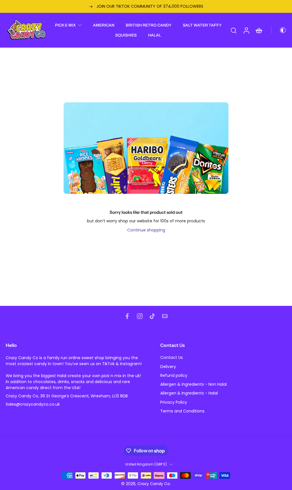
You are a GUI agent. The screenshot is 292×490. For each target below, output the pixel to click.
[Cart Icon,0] (258, 30)
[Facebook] (127, 316)
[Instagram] (139, 316)
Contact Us (171, 358)
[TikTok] (152, 316)
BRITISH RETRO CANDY (148, 25)
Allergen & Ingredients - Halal (189, 393)
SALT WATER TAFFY (202, 25)
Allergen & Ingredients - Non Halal (193, 384)
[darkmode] (278, 30)
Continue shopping (146, 230)
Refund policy (173, 375)
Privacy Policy (173, 402)
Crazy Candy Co (153, 484)
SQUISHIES (126, 35)
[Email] (165, 316)
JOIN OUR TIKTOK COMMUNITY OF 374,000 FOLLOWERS (117, 6)
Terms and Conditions (182, 411)
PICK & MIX (65, 25)
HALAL (154, 35)
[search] (233, 30)
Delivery (168, 366)
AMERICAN (103, 25)
